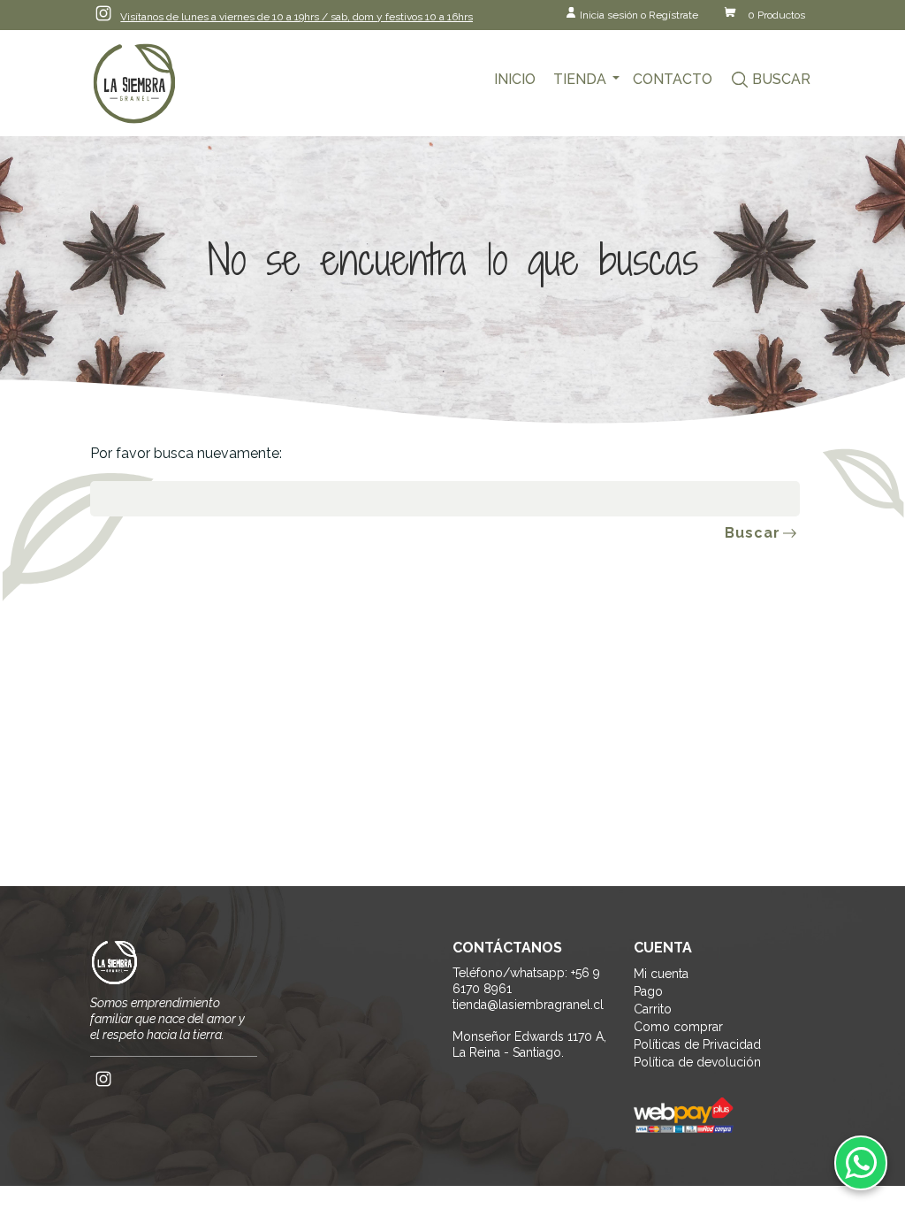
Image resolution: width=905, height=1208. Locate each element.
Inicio (515, 79)
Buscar (781, 79)
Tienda (579, 79)
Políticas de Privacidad (697, 1044)
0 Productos (776, 15)
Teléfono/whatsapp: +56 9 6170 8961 (526, 981)
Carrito (653, 1009)
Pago (648, 991)
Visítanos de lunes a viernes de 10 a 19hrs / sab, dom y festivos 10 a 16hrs (296, 17)
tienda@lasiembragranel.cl (528, 1005)
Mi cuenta (661, 974)
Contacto (672, 79)
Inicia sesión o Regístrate (639, 15)
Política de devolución (697, 1062)
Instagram (103, 13)
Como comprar (678, 1027)
